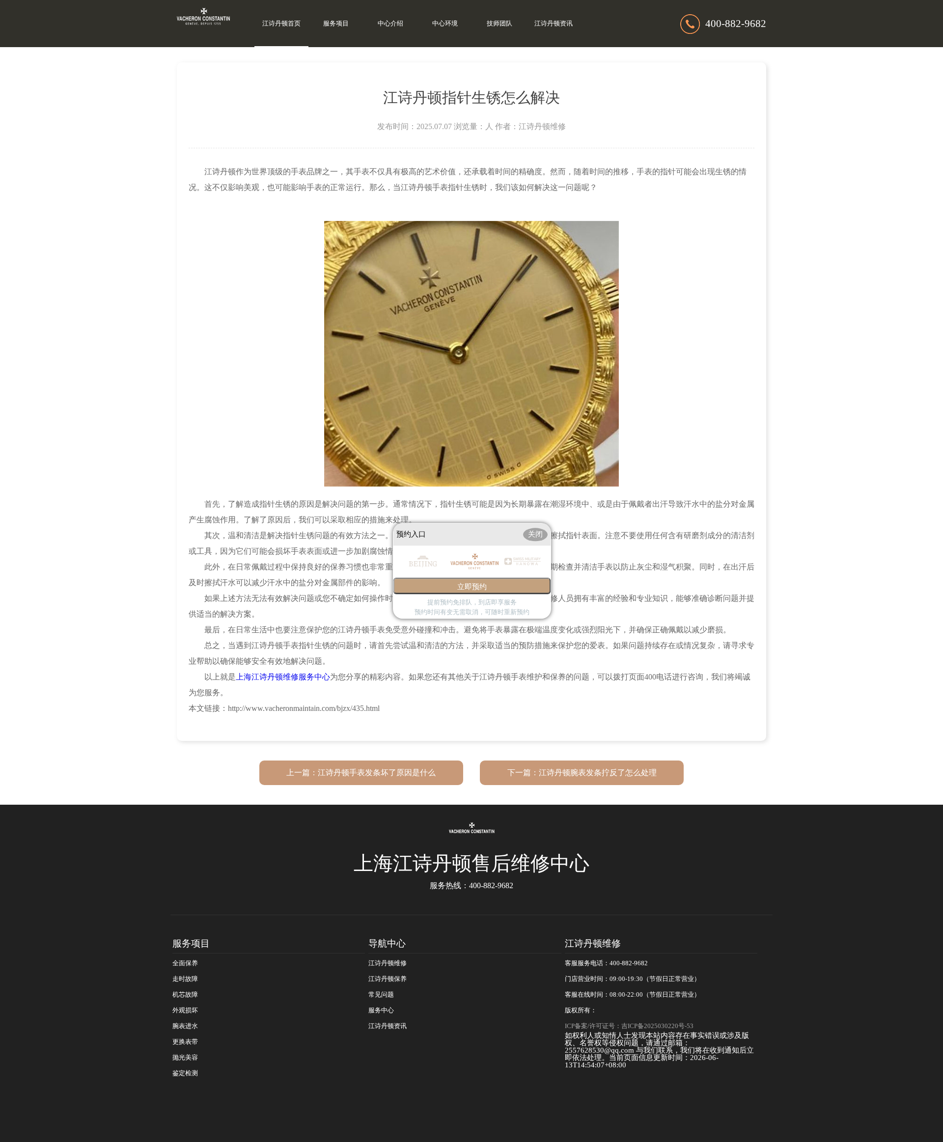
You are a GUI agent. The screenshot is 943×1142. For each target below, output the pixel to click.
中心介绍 (390, 23)
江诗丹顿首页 (281, 23)
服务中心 (381, 1010)
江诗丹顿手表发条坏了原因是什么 (377, 772)
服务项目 (336, 23)
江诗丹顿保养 (387, 979)
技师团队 (499, 23)
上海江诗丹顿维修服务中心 (283, 677)
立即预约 (472, 587)
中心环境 (445, 23)
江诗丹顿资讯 (553, 23)
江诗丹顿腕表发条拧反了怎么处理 (598, 772)
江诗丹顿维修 (387, 963)
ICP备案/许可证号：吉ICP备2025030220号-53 (629, 1026)
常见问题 (381, 994)
